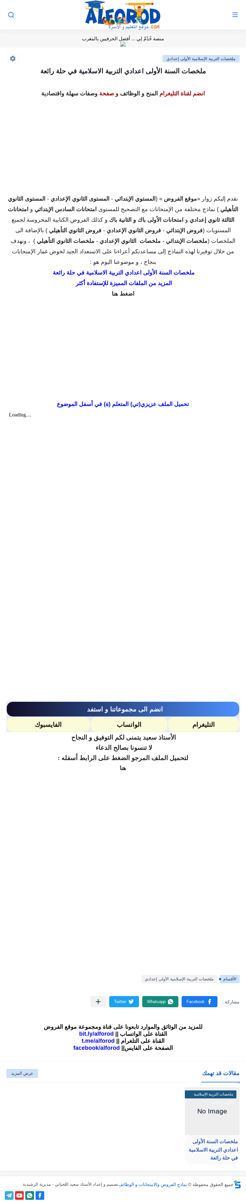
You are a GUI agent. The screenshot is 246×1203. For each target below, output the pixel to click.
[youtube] (19, 1195)
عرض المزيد (22, 1073)
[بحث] (11, 15)
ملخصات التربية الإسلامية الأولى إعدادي (201, 58)
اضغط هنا (123, 293)
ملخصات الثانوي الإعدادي (130, 241)
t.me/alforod (98, 1041)
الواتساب (129, 724)
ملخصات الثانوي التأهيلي (65, 241)
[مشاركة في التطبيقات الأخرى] (98, 1001)
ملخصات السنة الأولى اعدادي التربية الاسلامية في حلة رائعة (213, 1149)
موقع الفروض (180, 198)
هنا (123, 768)
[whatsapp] (29, 1195)
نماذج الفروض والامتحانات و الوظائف (152, 1184)
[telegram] (9, 1195)
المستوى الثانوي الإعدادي (80, 198)
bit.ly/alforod (96, 1034)
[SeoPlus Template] (237, 1184)
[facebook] (40, 1195)
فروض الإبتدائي (184, 230)
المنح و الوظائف (139, 93)
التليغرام (204, 724)
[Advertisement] (123, 144)
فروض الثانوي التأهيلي (75, 230)
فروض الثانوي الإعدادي (134, 230)
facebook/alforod (96, 1048)
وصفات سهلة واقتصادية (69, 93)
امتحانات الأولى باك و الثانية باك (146, 220)
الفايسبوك (48, 724)
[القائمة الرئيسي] (235, 15)
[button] (199, 1001)
